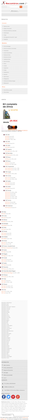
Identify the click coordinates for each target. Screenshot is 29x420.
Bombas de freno (7, 54)
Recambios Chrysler (5, 308)
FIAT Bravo (7, 163)
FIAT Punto (3, 242)
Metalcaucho (6, 83)
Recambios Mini (4, 332)
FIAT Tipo (3, 280)
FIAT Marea (3, 221)
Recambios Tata (4, 353)
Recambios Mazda (5, 329)
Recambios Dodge (5, 312)
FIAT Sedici (3, 265)
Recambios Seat (4, 344)
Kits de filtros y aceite (8, 90)
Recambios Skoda (5, 345)
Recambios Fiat (4, 313)
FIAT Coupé (7, 173)
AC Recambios (14, 3)
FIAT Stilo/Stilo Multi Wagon (7, 272)
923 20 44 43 (12, 383)
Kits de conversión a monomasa (10, 48)
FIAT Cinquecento (8, 168)
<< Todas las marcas (22, 130)
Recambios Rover (5, 341)
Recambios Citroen (5, 309)
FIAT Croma (7, 177)
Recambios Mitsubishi (6, 333)
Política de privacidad (7, 375)
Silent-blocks (6, 76)
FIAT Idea (3, 213)
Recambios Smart (5, 347)
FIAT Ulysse (3, 286)
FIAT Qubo (3, 251)
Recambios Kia (4, 323)
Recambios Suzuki (5, 351)
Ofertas (3, 86)
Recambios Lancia (5, 327)
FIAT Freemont (8, 207)
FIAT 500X (7, 147)
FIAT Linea (3, 217)
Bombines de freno (7, 57)
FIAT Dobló (7, 188)
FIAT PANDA (4, 238)
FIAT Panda (3, 233)
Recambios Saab (5, 343)
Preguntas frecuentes (8, 370)
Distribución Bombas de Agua (9, 80)
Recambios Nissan (5, 335)
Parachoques (6, 32)
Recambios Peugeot (5, 337)
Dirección (5, 74)
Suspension (6, 67)
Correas (5, 65)
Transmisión (6, 50)
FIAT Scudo (3, 259)
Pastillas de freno (7, 59)
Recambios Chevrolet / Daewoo (8, 306)
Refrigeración (6, 78)
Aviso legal (5, 372)
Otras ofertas (6, 92)
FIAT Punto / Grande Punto (6, 248)
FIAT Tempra (4, 276)
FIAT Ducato (7, 192)
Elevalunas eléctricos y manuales (10, 30)
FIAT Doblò (7, 183)
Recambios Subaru (5, 349)
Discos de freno (7, 61)
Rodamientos (6, 72)
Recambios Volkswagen (6, 356)
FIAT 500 (7, 136)
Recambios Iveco (5, 318)
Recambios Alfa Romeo (6, 302)
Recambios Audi (5, 304)
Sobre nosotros (6, 365)
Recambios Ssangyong (6, 348)
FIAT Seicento (4, 269)
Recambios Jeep (4, 321)
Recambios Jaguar (5, 320)
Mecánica (4, 43)
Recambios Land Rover (6, 328)
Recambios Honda (5, 316)
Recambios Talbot (5, 352)
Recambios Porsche (5, 339)
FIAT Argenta (8, 151)
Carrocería (4, 23)
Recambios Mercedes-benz (7, 331)
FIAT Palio (3, 229)
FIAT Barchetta (8, 155)
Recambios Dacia (5, 310)
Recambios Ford (5, 314)
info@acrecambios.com (9, 387)
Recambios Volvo (5, 357)
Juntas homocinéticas (8, 52)
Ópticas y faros (7, 26)
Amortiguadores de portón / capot (10, 37)
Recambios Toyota (5, 355)
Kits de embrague (7, 46)
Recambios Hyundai (5, 317)
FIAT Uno (3, 291)
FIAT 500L (7, 143)
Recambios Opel (5, 336)
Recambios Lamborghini (6, 325)
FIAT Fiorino (7, 202)
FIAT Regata (3, 255)
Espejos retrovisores (7, 28)
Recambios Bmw (5, 305)
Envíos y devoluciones (8, 367)
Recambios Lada (5, 324)
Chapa (5, 35)
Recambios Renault (5, 340)
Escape (5, 70)
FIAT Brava (7, 159)
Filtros (5, 63)
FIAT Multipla (4, 225)
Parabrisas (6, 39)
